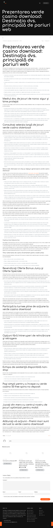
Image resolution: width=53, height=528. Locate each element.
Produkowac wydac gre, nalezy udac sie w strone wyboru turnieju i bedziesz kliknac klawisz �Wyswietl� (26, 464)
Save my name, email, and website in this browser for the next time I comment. (19, 496)
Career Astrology (31, 521)
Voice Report (30, 513)
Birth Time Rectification (32, 518)
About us (42, 511)
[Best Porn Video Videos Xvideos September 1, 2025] (52, 524)
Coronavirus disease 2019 (10, 460)
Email (20, 491)
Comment (5, 480)
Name (4, 491)
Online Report (31, 511)
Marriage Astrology (32, 515)
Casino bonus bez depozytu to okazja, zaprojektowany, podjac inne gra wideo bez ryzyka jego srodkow (42, 464)
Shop (41, 513)
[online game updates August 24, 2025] (1, 524)
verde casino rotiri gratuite (33, 173)
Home (41, 510)
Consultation (30, 510)
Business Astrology (32, 516)
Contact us (42, 515)
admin (10, 40)
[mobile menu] (40, 3)
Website (36, 491)
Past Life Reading (31, 519)
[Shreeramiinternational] (5, 3)
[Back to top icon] (48, 526)
